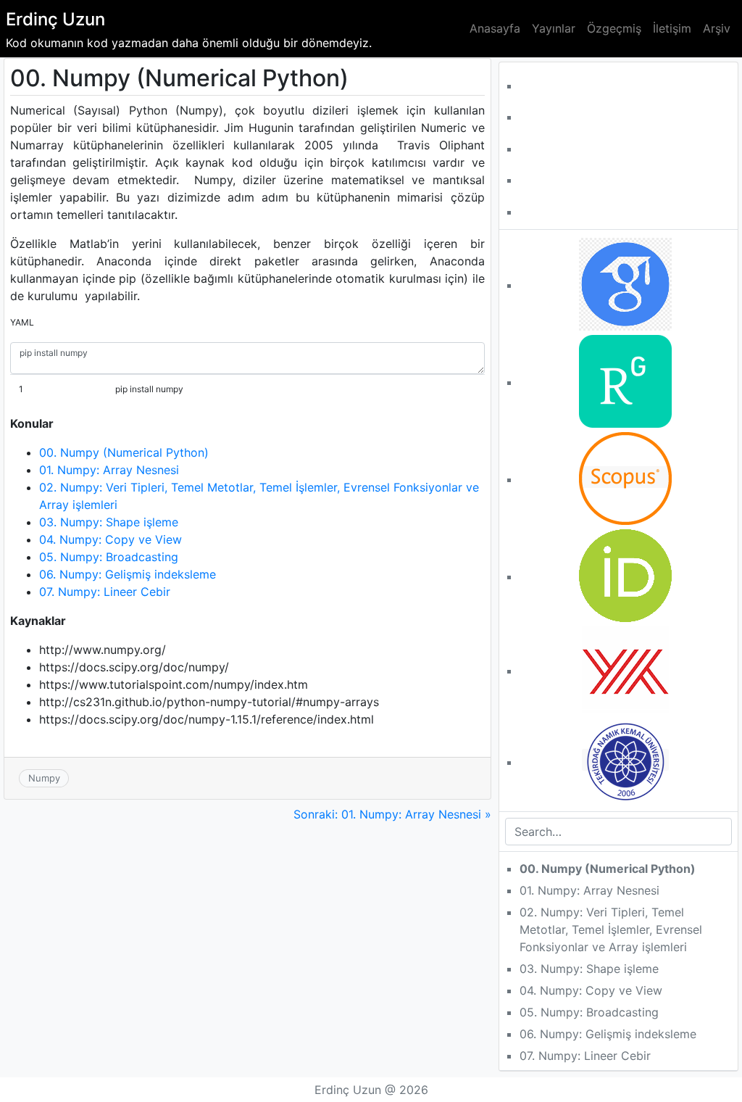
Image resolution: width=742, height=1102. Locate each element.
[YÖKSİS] (625, 668)
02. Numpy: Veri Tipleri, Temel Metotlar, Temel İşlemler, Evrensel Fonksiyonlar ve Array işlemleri (611, 929)
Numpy (44, 778)
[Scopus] (625, 477)
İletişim (672, 28)
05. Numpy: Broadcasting (108, 557)
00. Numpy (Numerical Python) (124, 452)
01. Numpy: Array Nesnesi (109, 470)
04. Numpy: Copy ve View (110, 539)
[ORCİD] (625, 574)
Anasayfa (495, 28)
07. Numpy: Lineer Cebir (104, 591)
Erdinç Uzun (55, 19)
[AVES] (625, 760)
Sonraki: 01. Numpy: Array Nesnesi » (392, 814)
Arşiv (716, 28)
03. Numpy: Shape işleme (108, 522)
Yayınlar (553, 28)
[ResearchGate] (625, 380)
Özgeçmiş (614, 28)
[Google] (625, 283)
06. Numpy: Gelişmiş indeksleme (127, 574)
